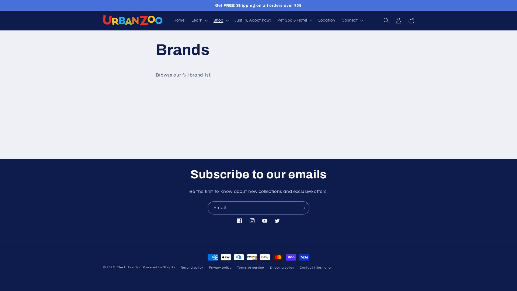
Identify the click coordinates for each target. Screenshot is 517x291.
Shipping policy (282, 267)
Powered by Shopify (159, 267)
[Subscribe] (303, 207)
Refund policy (192, 267)
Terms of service (250, 267)
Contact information (316, 267)
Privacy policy (220, 267)
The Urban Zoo (129, 267)
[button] (199, 20)
